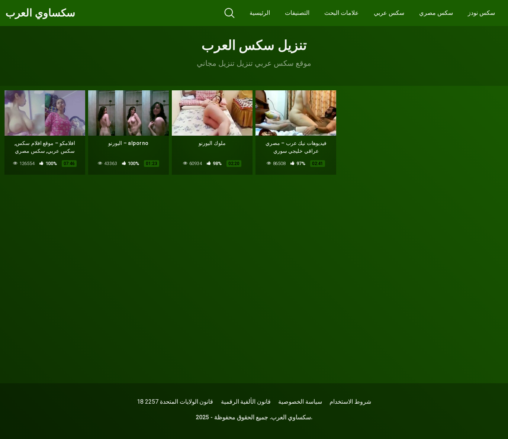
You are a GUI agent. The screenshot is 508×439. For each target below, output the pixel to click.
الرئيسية (260, 12)
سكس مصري (436, 12)
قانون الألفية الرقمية (246, 401)
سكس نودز (481, 12)
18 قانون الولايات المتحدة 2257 (175, 401)
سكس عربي (389, 12)
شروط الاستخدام (350, 401)
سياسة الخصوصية (300, 401)
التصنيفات (297, 12)
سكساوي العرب (40, 13)
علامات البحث (341, 12)
